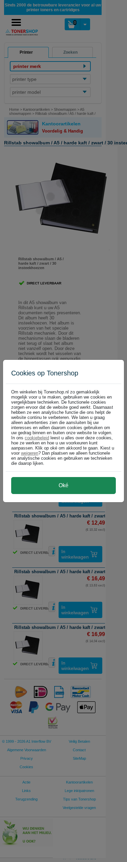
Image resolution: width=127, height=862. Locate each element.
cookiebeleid (37, 437)
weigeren (29, 453)
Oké (63, 485)
